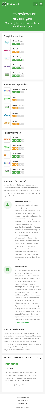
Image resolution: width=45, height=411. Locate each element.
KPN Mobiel (17, 145)
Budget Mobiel (18, 169)
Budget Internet (18, 105)
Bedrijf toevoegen (22, 397)
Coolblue (9, 368)
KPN (14, 97)
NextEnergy (17, 65)
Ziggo (15, 121)
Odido (15, 161)
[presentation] (39, 357)
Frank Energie (18, 41)
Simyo (15, 138)
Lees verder (25, 381)
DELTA (15, 113)
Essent (15, 49)
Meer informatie (23, 322)
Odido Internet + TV (20, 89)
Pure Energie (17, 57)
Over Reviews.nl (22, 400)
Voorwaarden (22, 403)
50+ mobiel (17, 153)
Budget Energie (18, 73)
